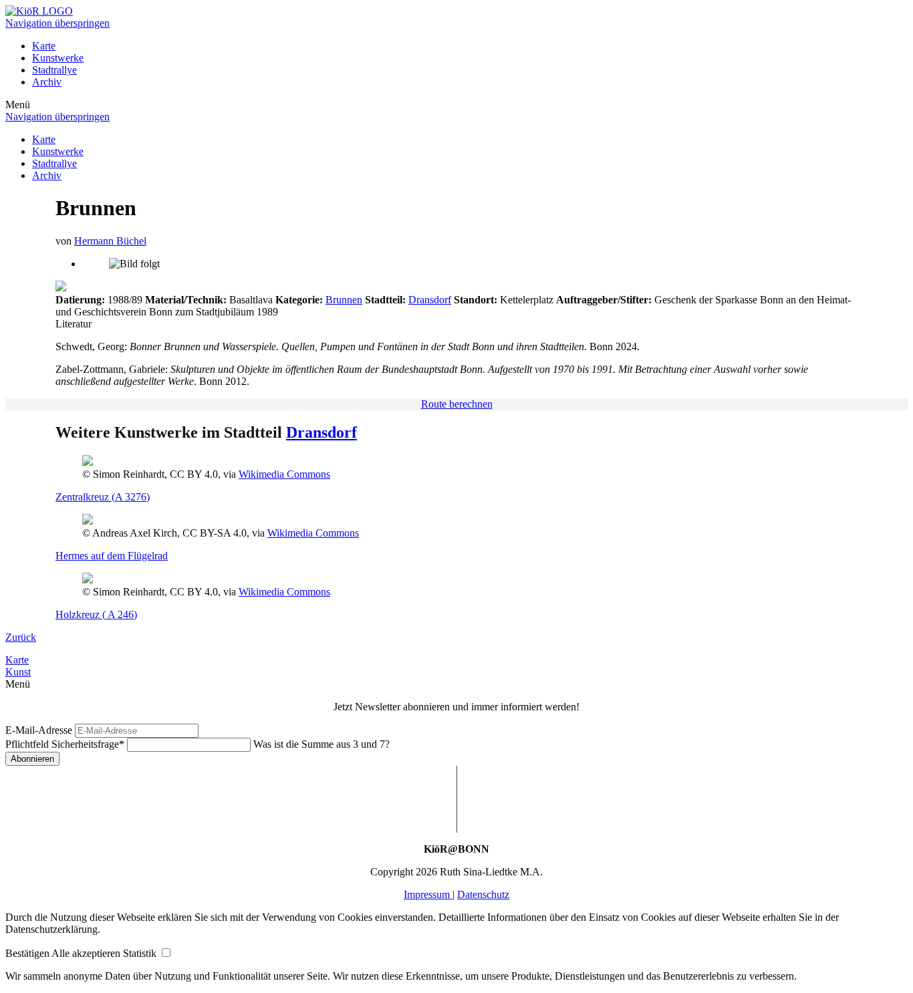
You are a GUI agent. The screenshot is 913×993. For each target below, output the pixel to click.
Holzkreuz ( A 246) (96, 614)
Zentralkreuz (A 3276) (102, 497)
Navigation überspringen (57, 23)
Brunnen (343, 299)
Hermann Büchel (110, 241)
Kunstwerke (58, 57)
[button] (28, 953)
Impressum (428, 894)
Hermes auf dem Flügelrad (111, 555)
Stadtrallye (54, 70)
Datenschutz (483, 894)
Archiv (46, 82)
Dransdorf (429, 299)
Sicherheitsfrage (64, 744)
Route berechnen (457, 404)
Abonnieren (32, 759)
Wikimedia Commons (284, 474)
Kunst (18, 672)
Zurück (20, 637)
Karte (43, 45)
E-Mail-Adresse (38, 730)
